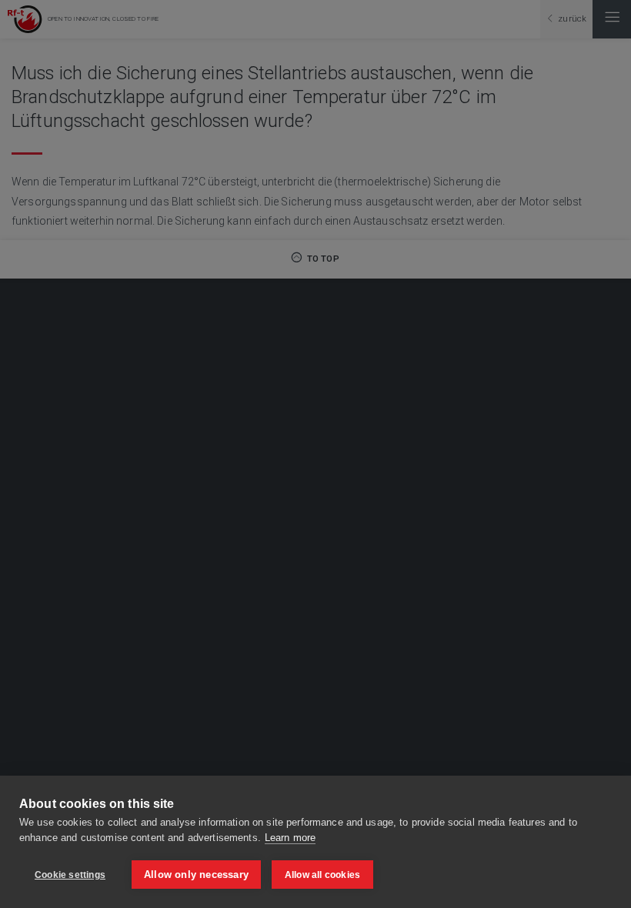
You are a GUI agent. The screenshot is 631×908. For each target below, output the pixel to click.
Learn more (290, 837)
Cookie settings (70, 875)
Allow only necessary (196, 874)
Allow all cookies (322, 875)
